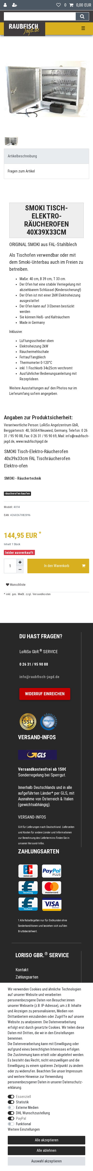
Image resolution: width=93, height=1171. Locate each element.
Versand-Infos (36, 843)
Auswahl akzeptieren (46, 1161)
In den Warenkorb (56, 566)
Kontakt (22, 969)
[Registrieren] (15, 5)
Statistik (22, 1102)
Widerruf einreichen (45, 693)
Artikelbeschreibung (22, 156)
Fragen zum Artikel (21, 171)
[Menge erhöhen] (20, 562)
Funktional (23, 1124)
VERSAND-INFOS (37, 737)
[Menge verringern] (20, 569)
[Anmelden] (6, 5)
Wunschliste (17, 585)
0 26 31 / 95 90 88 (33, 664)
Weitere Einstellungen (24, 1129)
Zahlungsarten (38, 851)
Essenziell (23, 1097)
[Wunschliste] (59, 5)
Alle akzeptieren (46, 1140)
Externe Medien (27, 1107)
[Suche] (82, 16)
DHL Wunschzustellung (33, 1113)
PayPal (21, 1118)
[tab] (46, 156)
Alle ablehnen (46, 1150)
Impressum (74, 1071)
